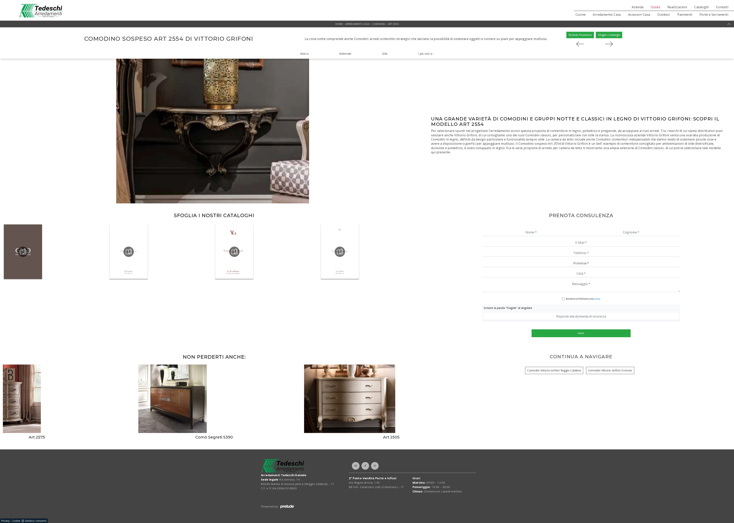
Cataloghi (701, 7)
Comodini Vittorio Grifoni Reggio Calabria (554, 370)
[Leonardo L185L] (609, 44)
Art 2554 (393, 24)
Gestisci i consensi (35, 520)
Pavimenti (684, 14)
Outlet (655, 7)
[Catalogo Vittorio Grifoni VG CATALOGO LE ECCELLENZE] (234, 251)
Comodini (378, 24)
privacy (597, 298)
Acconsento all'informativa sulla (583, 298)
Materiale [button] (345, 53)
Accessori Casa (639, 14)
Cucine (580, 14)
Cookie (16, 520)
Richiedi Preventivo (580, 35)
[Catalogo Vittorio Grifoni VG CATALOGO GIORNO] (129, 251)
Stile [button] (385, 53)
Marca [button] (304, 53)
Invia (581, 333)
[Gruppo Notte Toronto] (580, 44)
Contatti (722, 7)
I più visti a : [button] (426, 53)
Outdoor (663, 14)
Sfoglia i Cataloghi (609, 35)
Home (339, 24)
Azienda (638, 7)
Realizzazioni (677, 7)
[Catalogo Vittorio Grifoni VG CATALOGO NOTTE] (340, 251)
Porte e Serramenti (714, 14)
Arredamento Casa (607, 14)
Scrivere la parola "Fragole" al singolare (508, 308)
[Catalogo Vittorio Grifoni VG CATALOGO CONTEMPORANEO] (23, 251)
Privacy (5, 520)
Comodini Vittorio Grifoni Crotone (610, 370)
